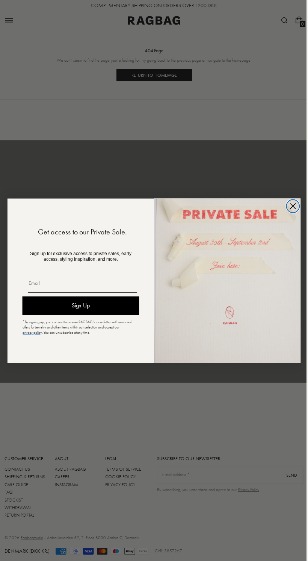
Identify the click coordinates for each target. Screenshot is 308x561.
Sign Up (78, 305)
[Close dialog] (290, 206)
